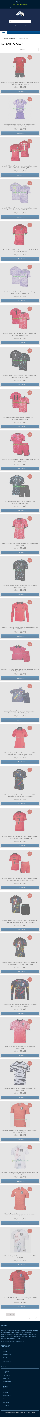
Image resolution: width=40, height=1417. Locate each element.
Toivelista (6, 1402)
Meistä (5, 1351)
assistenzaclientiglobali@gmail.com (14, 1341)
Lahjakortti (6, 1372)
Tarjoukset (6, 1378)
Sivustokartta (7, 1382)
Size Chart (6, 1358)
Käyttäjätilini (10, 7)
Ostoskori (24, 7)
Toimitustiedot (7, 1354)
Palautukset (6, 1399)
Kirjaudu (18, 2)
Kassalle (30, 7)
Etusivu (6, 38)
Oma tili (5, 1392)
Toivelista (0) (18, 7)
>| (13, 1314)
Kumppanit (6, 1375)
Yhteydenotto (7, 1361)
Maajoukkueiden (13, 38)
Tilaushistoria (7, 1395)
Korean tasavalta (23, 38)
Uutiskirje (6, 1405)
